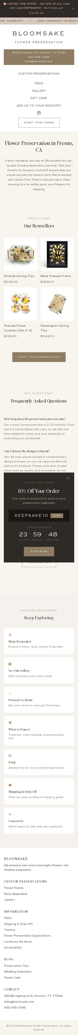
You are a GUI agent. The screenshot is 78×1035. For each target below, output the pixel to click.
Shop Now (39, 551)
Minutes (37, 540)
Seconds (53, 540)
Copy (57, 515)
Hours (23, 540)
